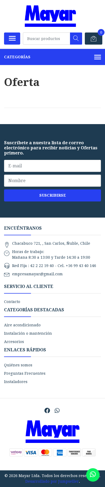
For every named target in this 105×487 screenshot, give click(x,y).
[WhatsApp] (56, 410)
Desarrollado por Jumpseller (52, 481)
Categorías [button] (17, 57)
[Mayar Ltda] (50, 16)
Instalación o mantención (28, 333)
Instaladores (15, 382)
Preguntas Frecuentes (25, 373)
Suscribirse (52, 195)
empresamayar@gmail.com (37, 274)
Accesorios (14, 342)
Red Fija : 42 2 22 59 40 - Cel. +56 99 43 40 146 (54, 266)
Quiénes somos (18, 365)
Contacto (12, 302)
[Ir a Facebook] (47, 410)
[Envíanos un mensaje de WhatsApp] (93, 475)
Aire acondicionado (22, 325)
